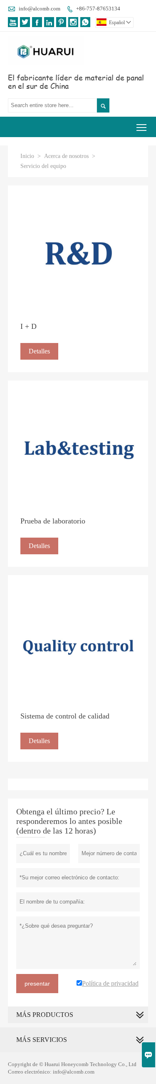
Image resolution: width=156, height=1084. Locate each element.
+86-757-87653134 (98, 8)
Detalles (39, 351)
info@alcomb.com (39, 8)
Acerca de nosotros (66, 156)
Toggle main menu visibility (142, 127)
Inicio (27, 156)
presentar (37, 983)
